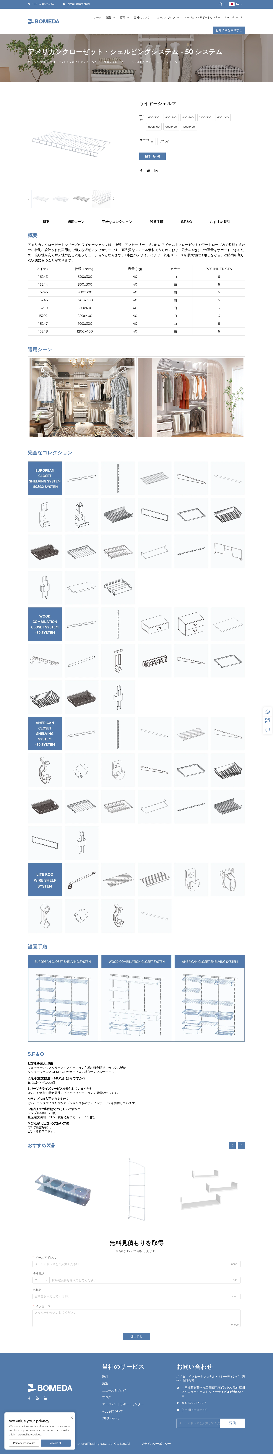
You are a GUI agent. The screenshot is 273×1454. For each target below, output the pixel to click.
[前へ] (28, 198)
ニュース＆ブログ (165, 17)
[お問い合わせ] (267, 729)
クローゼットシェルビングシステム (72, 62)
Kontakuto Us (234, 17)
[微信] (267, 720)
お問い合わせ (152, 156)
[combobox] (41, 1280)
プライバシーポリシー (156, 1443)
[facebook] (141, 171)
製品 (108, 17)
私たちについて (112, 1411)
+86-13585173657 (43, 4)
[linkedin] (156, 171)
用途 (105, 1383)
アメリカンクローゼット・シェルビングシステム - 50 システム (137, 62)
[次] (113, 198)
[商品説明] (50, 1389)
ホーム (97, 17)
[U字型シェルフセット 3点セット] (210, 1189)
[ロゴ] (43, 21)
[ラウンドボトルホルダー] (63, 1189)
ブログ (106, 1397)
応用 (122, 17)
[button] (232, 1145)
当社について (142, 17)
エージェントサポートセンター (202, 17)
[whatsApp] (267, 711)
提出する (136, 1336)
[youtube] (148, 171)
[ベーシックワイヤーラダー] (136, 1189)
